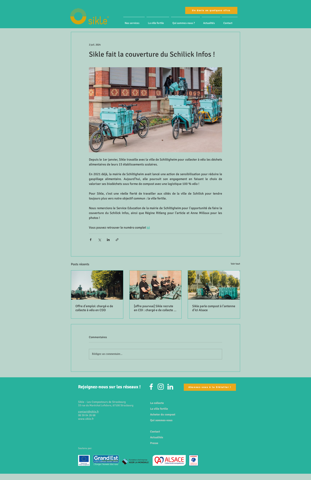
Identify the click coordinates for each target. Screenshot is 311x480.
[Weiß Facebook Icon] (151, 387)
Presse (154, 443)
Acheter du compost (162, 414)
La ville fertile (159, 409)
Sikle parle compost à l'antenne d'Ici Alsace (213, 308)
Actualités (156, 437)
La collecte (157, 403)
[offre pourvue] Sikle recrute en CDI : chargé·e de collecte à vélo (154, 308)
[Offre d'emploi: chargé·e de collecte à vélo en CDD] (97, 285)
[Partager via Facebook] (90, 239)
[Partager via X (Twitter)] (99, 239)
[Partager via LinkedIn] (108, 239)
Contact (155, 431)
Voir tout (235, 263)
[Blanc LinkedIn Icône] (170, 387)
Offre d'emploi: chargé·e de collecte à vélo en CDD (94, 308)
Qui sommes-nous (161, 420)
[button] (134, 21)
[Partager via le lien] (117, 239)
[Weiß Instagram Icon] (161, 387)
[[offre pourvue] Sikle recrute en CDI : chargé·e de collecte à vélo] (156, 285)
